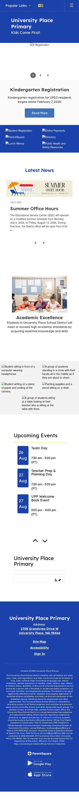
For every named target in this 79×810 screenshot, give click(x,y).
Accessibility (39, 648)
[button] (18, 5)
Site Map (39, 641)
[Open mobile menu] (71, 5)
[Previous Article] (35, 243)
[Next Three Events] (47, 546)
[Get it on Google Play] (39, 763)
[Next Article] (43, 243)
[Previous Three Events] (38, 547)
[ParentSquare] (39, 753)
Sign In (39, 654)
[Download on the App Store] (39, 774)
